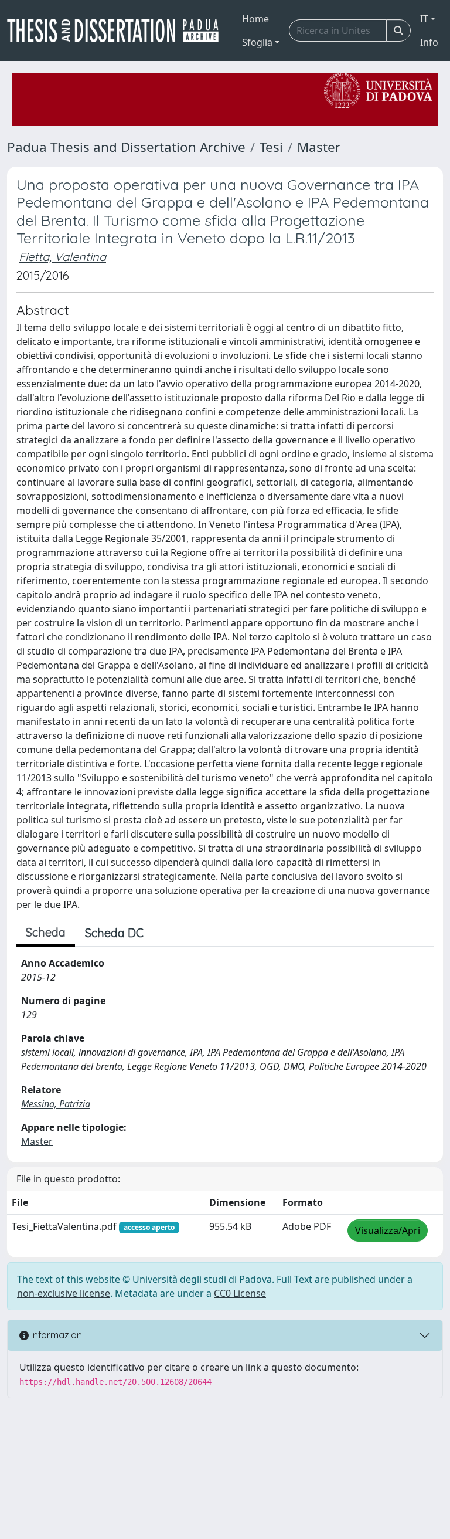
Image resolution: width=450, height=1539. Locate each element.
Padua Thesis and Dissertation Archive (126, 147)
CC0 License (240, 1293)
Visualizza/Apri (387, 1230)
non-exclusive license (63, 1293)
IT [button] (424, 18)
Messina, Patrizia (55, 1103)
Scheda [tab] (46, 932)
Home (255, 18)
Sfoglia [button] (257, 42)
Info (429, 42)
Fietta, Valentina (62, 256)
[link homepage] (117, 30)
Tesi (271, 147)
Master (318, 147)
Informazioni (56, 1335)
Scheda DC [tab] (114, 933)
